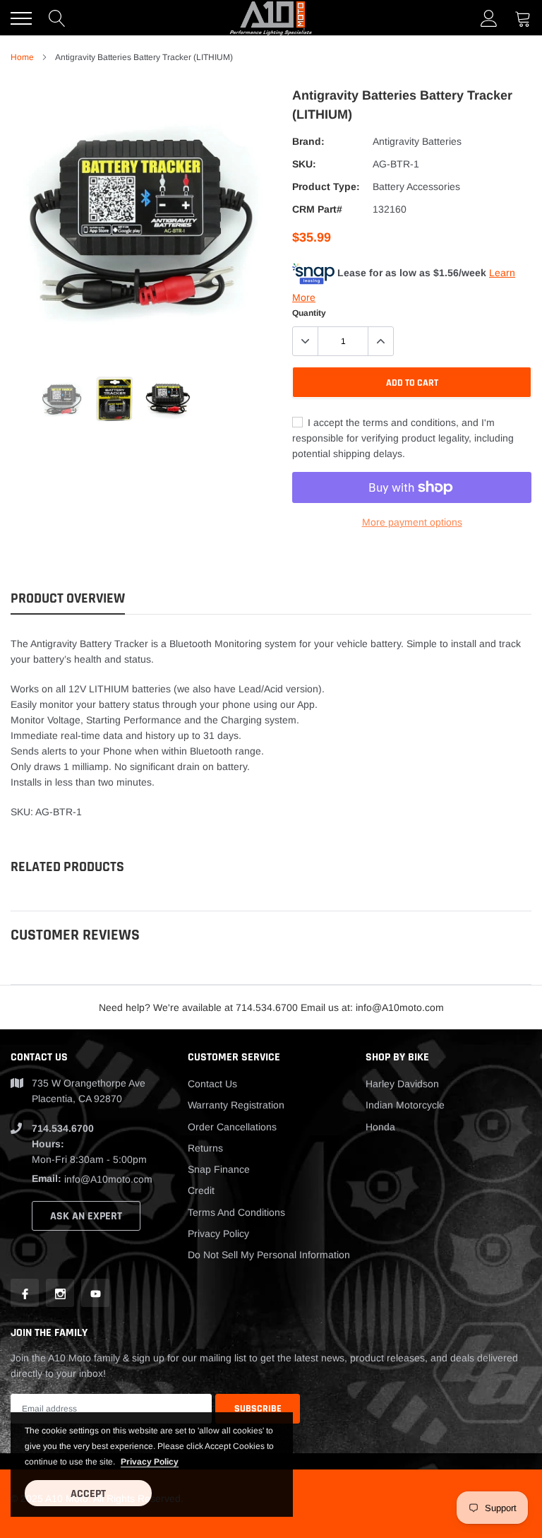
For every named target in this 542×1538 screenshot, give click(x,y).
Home (22, 57)
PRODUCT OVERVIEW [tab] (68, 599)
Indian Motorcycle (405, 1105)
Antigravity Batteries (417, 141)
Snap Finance (219, 1169)
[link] (62, 399)
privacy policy (150, 1462)
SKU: (304, 164)
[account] (489, 18)
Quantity (309, 313)
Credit (201, 1190)
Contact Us (212, 1083)
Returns (205, 1148)
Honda (380, 1126)
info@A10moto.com (108, 1179)
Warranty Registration (236, 1105)
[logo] (271, 18)
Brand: (308, 141)
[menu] (21, 18)
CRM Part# (317, 209)
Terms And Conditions (236, 1212)
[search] (57, 18)
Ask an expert (86, 1216)
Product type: (326, 186)
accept (88, 1493)
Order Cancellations (232, 1126)
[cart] (522, 18)
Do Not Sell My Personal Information (269, 1254)
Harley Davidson (402, 1083)
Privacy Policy (218, 1233)
